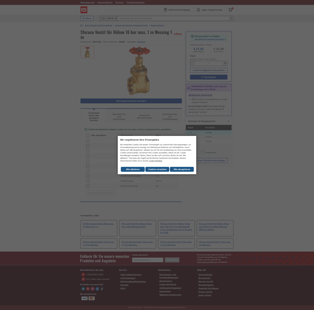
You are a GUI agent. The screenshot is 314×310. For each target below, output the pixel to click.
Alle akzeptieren (182, 169)
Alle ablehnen (133, 169)
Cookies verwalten (157, 169)
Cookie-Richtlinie (155, 161)
